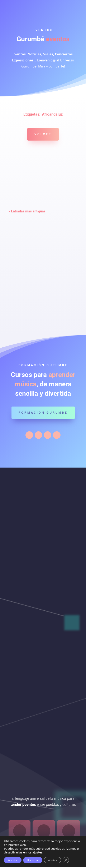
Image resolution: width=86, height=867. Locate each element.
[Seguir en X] (38, 435)
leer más (22, 201)
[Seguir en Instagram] (47, 435)
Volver (43, 134)
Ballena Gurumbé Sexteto (34, 242)
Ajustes (52, 860)
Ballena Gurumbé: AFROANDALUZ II (43, 287)
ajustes (37, 852)
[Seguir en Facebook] (29, 435)
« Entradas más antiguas (27, 211)
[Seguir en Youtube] (57, 435)
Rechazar (32, 860)
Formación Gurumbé (43, 412)
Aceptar (12, 860)
